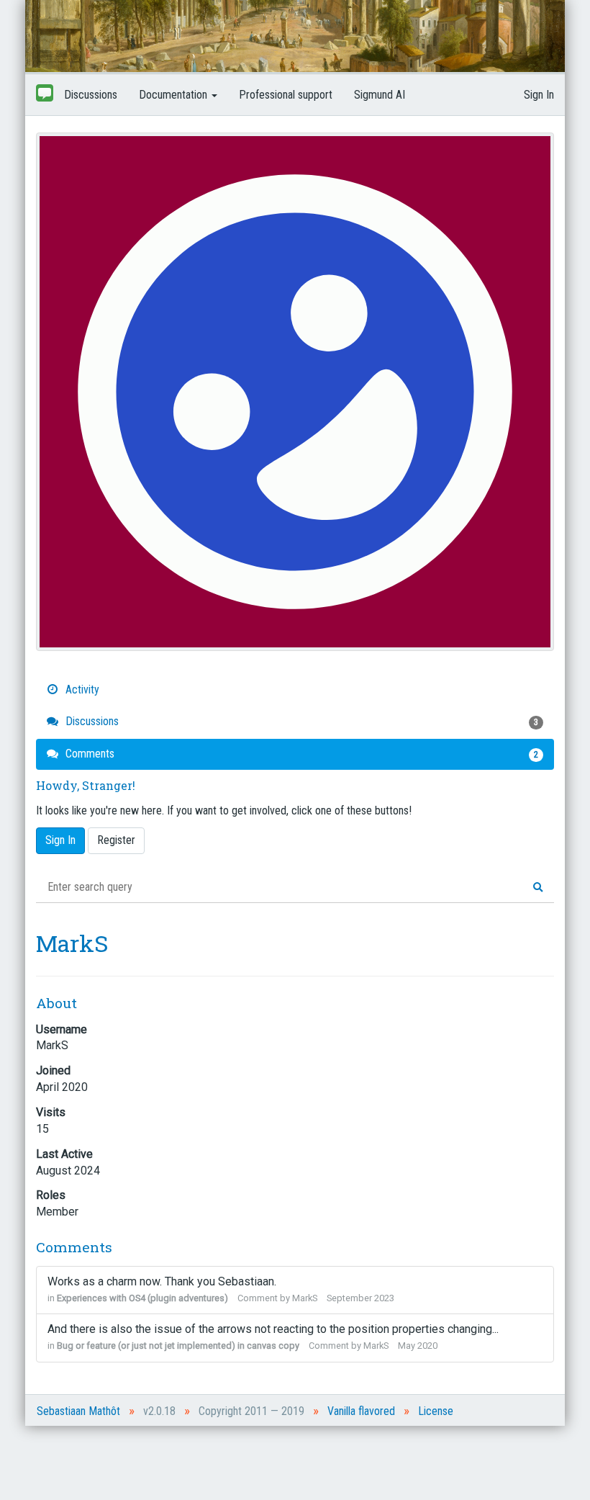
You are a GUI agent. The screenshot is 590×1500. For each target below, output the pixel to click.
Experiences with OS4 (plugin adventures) (142, 1298)
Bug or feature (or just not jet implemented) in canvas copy (178, 1345)
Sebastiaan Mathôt (78, 1411)
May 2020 (417, 1345)
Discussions (90, 95)
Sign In (539, 95)
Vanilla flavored (361, 1411)
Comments (300, 753)
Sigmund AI (379, 95)
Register (116, 840)
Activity (81, 689)
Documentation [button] (174, 95)
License (435, 1411)
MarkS (304, 1298)
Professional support (285, 95)
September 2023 (360, 1298)
